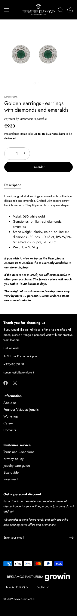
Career (8, 423)
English (41, 587)
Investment (10, 479)
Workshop (10, 416)
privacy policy (13, 458)
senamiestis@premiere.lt (18, 372)
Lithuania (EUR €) (14, 587)
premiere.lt (11, 96)
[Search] (60, 10)
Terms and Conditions (18, 451)
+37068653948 (13, 364)
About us (9, 402)
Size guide (11, 472)
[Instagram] (15, 382)
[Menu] (7, 10)
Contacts (9, 430)
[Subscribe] (71, 538)
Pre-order (38, 167)
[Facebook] (5, 382)
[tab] (15, 185)
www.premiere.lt (24, 599)
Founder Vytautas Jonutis (20, 409)
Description (12, 184)
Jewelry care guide (16, 465)
